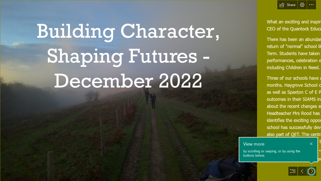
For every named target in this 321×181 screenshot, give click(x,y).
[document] (160, 90)
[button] (287, 4)
